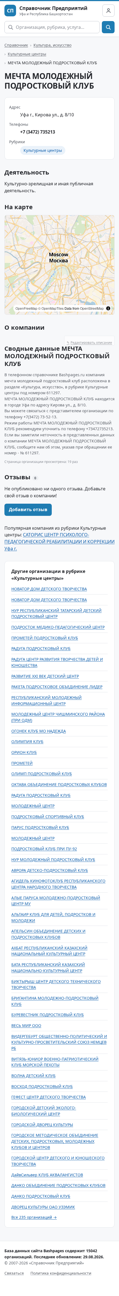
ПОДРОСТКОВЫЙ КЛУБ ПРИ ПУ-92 (44, 848)
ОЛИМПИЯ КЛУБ (27, 741)
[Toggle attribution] (108, 308)
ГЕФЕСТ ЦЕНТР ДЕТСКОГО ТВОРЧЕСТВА (48, 1097)
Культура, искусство (52, 45)
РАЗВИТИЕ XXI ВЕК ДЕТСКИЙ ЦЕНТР (45, 676)
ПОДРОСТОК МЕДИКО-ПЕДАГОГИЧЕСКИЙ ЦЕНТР (58, 627)
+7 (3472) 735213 (37, 132)
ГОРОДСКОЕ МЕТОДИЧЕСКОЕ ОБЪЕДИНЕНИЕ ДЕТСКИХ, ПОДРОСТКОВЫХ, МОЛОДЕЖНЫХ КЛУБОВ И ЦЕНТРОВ (54, 1141)
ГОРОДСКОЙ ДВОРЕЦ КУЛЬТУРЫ (42, 1124)
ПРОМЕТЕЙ (22, 763)
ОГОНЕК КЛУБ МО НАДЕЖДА (38, 731)
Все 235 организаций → (34, 1217)
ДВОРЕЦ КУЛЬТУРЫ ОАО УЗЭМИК (43, 1207)
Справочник (16, 45)
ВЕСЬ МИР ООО (26, 1025)
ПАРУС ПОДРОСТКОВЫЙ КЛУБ (40, 827)
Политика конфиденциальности (60, 1273)
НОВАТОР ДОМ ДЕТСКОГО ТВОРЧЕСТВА (49, 588)
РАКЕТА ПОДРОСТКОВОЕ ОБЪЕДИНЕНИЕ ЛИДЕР (56, 686)
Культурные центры (27, 54)
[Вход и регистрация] (108, 10)
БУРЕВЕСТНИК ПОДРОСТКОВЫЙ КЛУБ (47, 1014)
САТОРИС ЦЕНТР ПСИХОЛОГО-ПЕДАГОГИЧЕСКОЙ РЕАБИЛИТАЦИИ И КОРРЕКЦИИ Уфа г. (59, 542)
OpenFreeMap (26, 308)
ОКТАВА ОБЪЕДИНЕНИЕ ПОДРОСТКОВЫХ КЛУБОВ (59, 784)
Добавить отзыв (28, 509)
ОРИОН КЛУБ (24, 752)
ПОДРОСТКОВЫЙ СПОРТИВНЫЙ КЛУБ (47, 816)
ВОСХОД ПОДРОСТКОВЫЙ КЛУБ (42, 1086)
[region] (59, 264)
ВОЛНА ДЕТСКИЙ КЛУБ (33, 1075)
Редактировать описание (89, 342)
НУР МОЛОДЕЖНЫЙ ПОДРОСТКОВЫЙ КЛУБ (53, 859)
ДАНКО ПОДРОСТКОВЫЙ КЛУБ (40, 1196)
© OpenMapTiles (51, 308)
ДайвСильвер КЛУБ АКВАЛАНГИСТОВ (47, 1174)
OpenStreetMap (92, 308)
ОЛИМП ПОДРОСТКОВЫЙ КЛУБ (41, 773)
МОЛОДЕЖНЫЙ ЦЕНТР (33, 805)
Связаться (14, 1273)
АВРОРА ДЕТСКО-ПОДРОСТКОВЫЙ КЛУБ (49, 870)
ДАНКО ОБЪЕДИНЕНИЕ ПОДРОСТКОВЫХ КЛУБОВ (58, 1185)
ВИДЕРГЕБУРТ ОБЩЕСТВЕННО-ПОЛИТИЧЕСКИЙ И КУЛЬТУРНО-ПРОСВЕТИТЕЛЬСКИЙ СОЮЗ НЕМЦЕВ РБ (59, 1042)
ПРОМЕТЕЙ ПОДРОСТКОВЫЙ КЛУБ (44, 638)
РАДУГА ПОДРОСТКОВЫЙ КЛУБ (41, 648)
